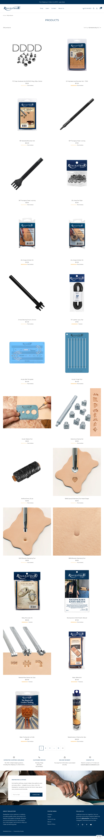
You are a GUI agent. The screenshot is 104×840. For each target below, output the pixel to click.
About (49, 821)
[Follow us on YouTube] (91, 825)
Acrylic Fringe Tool (77, 379)
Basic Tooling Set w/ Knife (27, 737)
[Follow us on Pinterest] (87, 825)
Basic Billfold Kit (77, 677)
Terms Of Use (51, 819)
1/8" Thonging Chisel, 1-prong (77, 141)
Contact (53, 8)
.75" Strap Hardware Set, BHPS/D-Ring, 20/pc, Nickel (27, 81)
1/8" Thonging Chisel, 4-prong (27, 200)
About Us (61, 8)
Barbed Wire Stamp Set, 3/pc (27, 677)
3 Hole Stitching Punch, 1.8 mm (27, 319)
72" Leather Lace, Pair (77, 319)
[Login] (97, 8)
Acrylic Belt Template (27, 379)
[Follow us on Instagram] (82, 825)
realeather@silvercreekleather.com (90, 764)
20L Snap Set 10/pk (76, 200)
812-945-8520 (87, 8)
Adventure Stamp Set (77, 439)
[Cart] (100, 8)
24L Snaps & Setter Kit (77, 260)
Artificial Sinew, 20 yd (27, 498)
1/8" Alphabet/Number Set (27, 141)
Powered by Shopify (19, 831)
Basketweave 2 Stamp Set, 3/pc (77, 737)
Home (4, 15)
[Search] (93, 8)
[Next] (63, 748)
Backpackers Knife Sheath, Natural (77, 618)
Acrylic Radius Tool (27, 439)
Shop (41, 8)
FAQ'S (49, 817)
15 (58, 748)
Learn (47, 8)
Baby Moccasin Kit (27, 618)
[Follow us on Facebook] (78, 825)
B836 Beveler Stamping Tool (77, 558)
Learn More (62, 2)
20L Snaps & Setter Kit (27, 260)
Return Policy (51, 824)
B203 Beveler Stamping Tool (27, 558)
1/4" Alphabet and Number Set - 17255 (77, 81)
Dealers (50, 814)
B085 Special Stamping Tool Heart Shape (77, 498)
